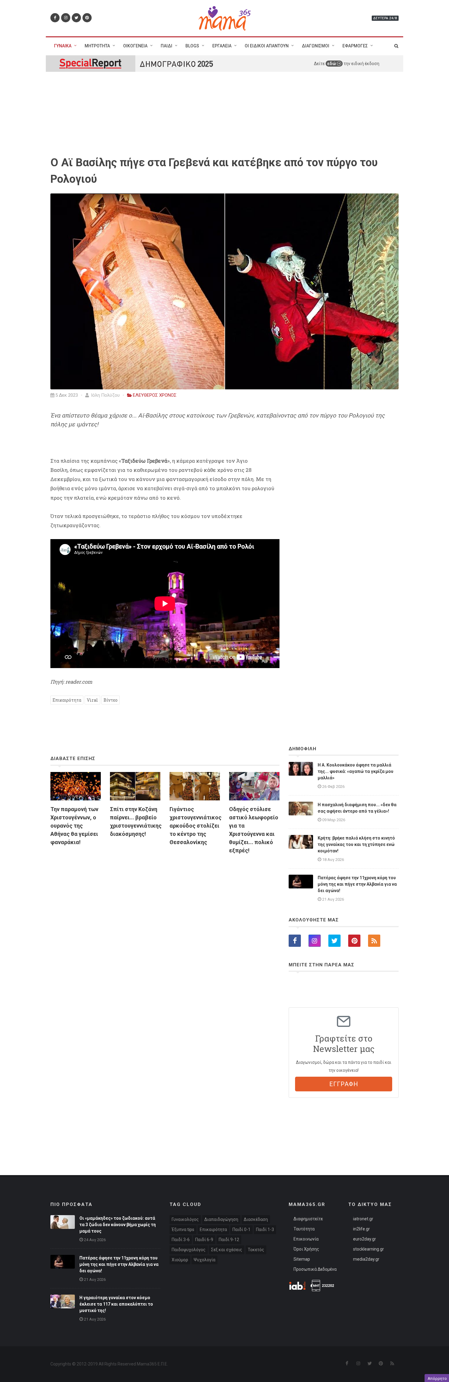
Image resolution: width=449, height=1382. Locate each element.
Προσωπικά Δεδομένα (315, 1269)
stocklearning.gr (368, 1249)
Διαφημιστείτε (308, 1218)
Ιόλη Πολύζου (105, 395)
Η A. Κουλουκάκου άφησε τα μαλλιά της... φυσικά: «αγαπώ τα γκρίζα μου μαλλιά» (355, 771)
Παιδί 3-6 (181, 1239)
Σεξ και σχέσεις (226, 1249)
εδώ (332, 63)
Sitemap (302, 1259)
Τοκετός (256, 1249)
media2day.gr (366, 1259)
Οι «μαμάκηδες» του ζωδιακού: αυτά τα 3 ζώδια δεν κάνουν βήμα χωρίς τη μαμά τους (117, 1224)
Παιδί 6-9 (204, 1239)
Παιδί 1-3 (265, 1229)
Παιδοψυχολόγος (189, 1249)
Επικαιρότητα (67, 700)
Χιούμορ (180, 1259)
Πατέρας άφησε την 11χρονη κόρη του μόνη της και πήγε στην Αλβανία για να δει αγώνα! (357, 884)
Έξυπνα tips (183, 1229)
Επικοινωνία (306, 1239)
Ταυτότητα (304, 1228)
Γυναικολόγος (185, 1219)
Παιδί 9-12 (229, 1239)
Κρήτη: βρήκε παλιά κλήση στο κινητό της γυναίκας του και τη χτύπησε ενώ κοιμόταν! (356, 844)
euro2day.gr (364, 1239)
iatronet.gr (363, 1218)
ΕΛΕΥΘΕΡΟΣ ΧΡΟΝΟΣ (155, 395)
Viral (92, 700)
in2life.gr (361, 1228)
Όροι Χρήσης (306, 1249)
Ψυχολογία (204, 1259)
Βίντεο (111, 700)
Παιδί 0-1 (241, 1229)
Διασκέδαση (256, 1219)
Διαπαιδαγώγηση (221, 1219)
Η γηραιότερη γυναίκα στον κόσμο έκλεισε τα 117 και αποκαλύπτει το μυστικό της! (116, 1304)
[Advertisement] (164, 929)
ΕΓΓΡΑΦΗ (343, 1084)
